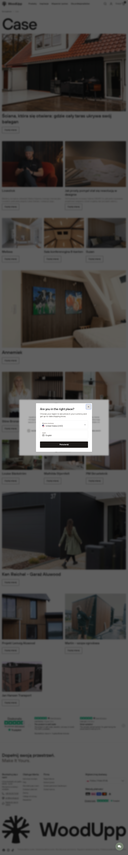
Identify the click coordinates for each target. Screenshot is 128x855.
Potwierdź (64, 445)
